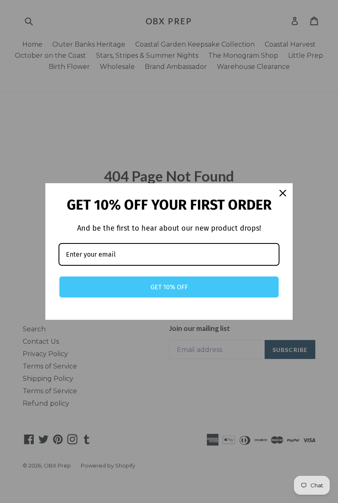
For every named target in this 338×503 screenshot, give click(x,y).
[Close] (283, 193)
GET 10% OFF (169, 287)
